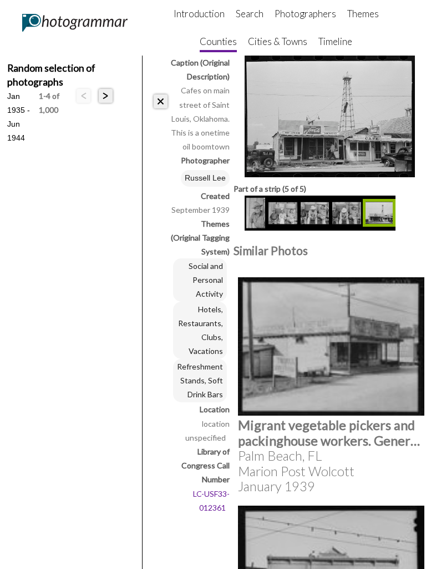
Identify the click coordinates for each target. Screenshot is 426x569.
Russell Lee (205, 177)
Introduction (199, 13)
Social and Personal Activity (206, 279)
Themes (363, 13)
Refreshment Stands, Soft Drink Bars (200, 380)
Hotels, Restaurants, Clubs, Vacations (200, 330)
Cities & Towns (277, 41)
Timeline (335, 41)
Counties (218, 41)
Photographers (305, 13)
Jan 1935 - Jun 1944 (18, 97)
